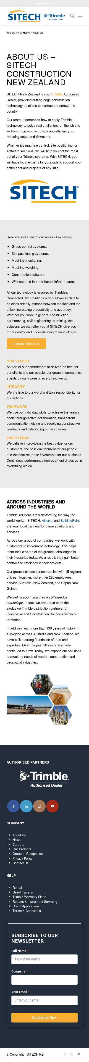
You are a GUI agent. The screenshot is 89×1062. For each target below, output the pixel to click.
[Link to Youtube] (52, 806)
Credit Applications (26, 906)
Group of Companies (28, 853)
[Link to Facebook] (13, 806)
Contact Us (21, 863)
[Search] (69, 16)
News (17, 839)
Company (19, 971)
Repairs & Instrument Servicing (35, 901)
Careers (18, 844)
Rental (17, 887)
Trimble (57, 94)
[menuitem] (69, 16)
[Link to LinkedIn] (26, 806)
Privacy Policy (22, 858)
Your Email (20, 992)
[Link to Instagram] (39, 806)
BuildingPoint (70, 520)
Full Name (19, 951)
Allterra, (47, 520)
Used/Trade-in (23, 892)
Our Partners (22, 849)
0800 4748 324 (44, 3)
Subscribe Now (44, 1017)
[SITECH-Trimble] (37, 16)
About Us (19, 835)
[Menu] (80, 16)
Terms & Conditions (27, 910)
